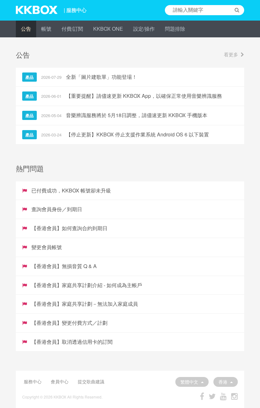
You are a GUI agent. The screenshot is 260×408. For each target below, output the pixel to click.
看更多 (231, 54)
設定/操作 (144, 28)
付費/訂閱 (72, 28)
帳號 (46, 28)
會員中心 (59, 381)
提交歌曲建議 (91, 381)
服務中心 (33, 381)
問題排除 (175, 28)
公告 (26, 28)
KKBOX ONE (108, 28)
